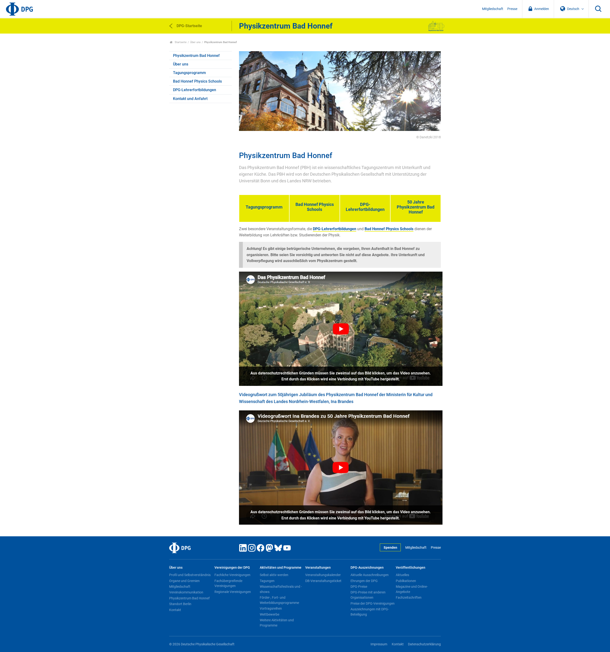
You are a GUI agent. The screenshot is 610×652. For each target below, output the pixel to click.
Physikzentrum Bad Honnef (196, 55)
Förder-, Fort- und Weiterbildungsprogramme (279, 600)
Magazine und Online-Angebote (412, 589)
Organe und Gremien (184, 581)
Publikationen (406, 581)
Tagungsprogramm (189, 72)
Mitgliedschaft (492, 9)
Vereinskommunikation (186, 592)
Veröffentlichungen (410, 568)
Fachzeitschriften (409, 597)
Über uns (195, 42)
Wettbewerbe (269, 614)
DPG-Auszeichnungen (367, 568)
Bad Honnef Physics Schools (197, 81)
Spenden (390, 548)
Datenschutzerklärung (424, 644)
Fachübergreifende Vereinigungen (228, 583)
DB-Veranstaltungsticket (323, 581)
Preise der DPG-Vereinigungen (373, 603)
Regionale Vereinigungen (232, 592)
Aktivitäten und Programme (280, 568)
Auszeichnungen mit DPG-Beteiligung (370, 611)
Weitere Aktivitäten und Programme (277, 622)
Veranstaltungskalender (323, 575)
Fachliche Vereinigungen (232, 575)
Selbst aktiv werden (274, 575)
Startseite (180, 42)
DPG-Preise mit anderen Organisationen (368, 594)
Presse (512, 9)
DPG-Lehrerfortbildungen (194, 90)
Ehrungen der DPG (364, 581)
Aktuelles (402, 575)
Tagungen (267, 581)
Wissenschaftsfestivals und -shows (281, 589)
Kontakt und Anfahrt (190, 98)
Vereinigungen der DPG (232, 568)
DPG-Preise (359, 586)
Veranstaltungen (318, 568)
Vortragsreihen (271, 608)
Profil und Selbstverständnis (190, 575)
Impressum (379, 644)
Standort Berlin (180, 604)
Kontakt (175, 610)
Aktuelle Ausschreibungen (370, 575)
